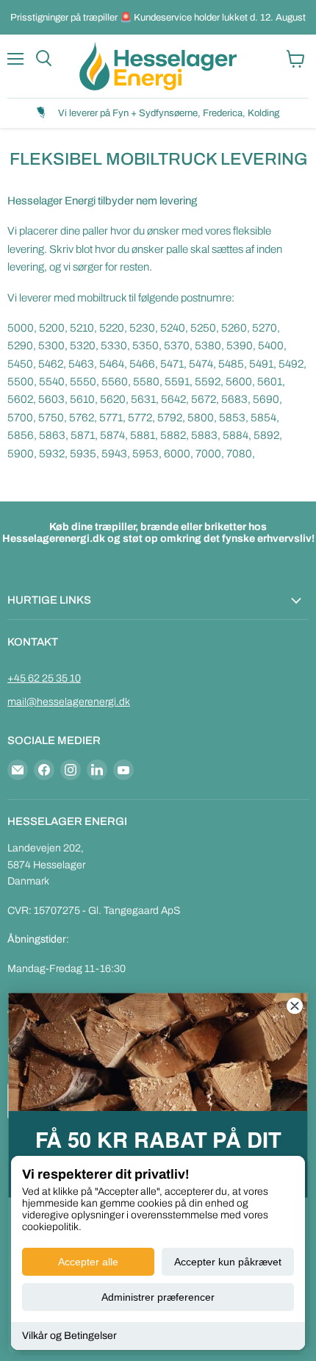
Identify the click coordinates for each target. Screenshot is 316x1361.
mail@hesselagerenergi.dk (68, 701)
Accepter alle (88, 1262)
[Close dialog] (294, 1005)
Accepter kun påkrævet (227, 1262)
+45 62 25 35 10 (44, 678)
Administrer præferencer (158, 1297)
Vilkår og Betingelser (69, 1335)
